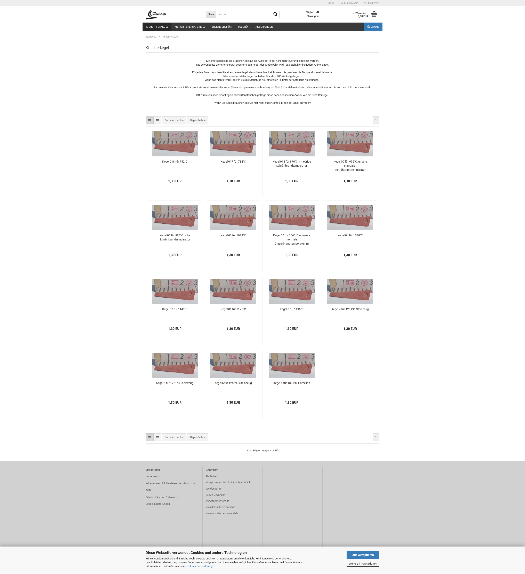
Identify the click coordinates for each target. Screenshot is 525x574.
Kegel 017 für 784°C (233, 161)
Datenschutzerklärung (199, 566)
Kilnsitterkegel (157, 26)
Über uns (373, 26)
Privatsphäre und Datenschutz (163, 497)
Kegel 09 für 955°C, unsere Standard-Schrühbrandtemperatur (350, 165)
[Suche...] (276, 14)
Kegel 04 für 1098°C (350, 235)
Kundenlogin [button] (350, 3)
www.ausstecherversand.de (222, 513)
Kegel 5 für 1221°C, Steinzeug (174, 383)
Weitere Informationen (363, 563)
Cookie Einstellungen (158, 503)
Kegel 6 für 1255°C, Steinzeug (233, 383)
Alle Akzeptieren (363, 555)
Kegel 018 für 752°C (174, 161)
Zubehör (243, 26)
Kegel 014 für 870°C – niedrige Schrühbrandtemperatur (292, 163)
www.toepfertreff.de (217, 500)
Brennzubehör (221, 26)
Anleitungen (264, 26)
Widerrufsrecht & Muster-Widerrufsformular (171, 483)
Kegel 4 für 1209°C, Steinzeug (350, 309)
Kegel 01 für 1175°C (233, 309)
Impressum (152, 476)
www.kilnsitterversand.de (220, 507)
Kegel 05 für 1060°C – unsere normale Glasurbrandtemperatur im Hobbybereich (291, 240)
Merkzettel (373, 3)
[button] (331, 3)
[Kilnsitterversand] (173, 14)
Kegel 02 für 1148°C (174, 309)
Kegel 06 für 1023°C (233, 235)
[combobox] (174, 120)
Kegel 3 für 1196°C (292, 309)
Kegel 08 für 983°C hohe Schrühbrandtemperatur (174, 237)
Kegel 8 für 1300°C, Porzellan (291, 383)
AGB (148, 490)
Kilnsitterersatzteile (190, 26)
